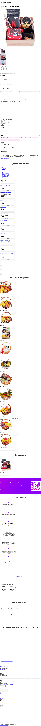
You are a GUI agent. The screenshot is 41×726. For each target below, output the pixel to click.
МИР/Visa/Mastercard (4, 137)
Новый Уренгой (24, 651)
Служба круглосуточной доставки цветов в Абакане (10, 684)
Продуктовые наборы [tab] (6, 174)
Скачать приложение (4, 725)
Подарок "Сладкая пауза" (4, 356)
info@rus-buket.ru (3, 669)
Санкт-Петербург (14, 651)
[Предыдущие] (0, 48)
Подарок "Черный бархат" (4, 473)
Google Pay (16, 137)
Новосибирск (13, 639)
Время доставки (3, 123)
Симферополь (24, 639)
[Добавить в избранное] (40, 91)
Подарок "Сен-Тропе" (4, 372)
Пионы (33, 608)
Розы (22, 608)
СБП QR (25, 137)
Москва (33, 639)
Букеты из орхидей (14, 608)
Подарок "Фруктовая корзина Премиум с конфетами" (9, 417)
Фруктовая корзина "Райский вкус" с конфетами (8, 289)
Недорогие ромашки (4, 614)
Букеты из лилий (14, 614)
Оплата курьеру (3, 139)
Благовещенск (3, 651)
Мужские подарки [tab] (5, 175)
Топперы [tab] (3, 171)
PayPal (30, 137)
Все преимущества (18, 576)
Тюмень (33, 651)
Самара (2, 645)
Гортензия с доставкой (5, 608)
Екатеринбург (24, 645)
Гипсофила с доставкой (26, 614)
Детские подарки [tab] (5, 176)
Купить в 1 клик (28, 91)
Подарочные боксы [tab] (5, 172)
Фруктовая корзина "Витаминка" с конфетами (8, 426)
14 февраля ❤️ (13, 587)
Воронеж (12, 645)
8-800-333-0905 (3, 666)
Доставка (4, 79)
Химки (33, 645)
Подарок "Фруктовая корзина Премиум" (7, 304)
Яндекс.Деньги (35, 137)
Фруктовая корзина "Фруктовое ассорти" (7, 441)
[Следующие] (1, 265)
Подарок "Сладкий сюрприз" (5, 341)
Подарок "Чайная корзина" (5, 380)
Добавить (8, 183)
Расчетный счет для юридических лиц (14, 139)
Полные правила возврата (5, 158)
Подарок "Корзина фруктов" (5, 402)
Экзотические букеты (35, 614)
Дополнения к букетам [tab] (6, 177)
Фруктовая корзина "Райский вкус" (6, 326)
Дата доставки (3, 120)
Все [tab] (3, 167)
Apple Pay (11, 137)
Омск (2, 639)
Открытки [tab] (4, 168)
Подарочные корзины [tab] (6, 173)
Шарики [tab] (3, 169)
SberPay (21, 137)
